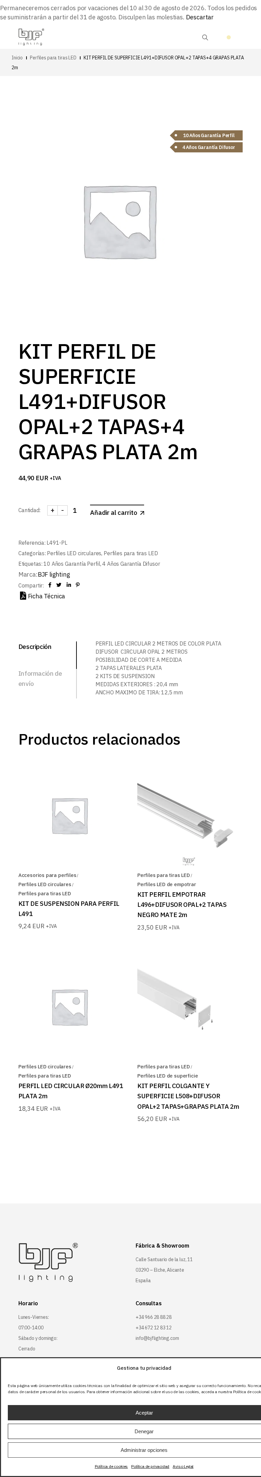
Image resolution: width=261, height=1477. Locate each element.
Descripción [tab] (35, 646)
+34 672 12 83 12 (154, 1328)
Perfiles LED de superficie (167, 1075)
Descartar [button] (200, 17)
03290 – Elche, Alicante (160, 1270)
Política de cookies (111, 1466)
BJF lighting (54, 574)
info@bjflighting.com (157, 1338)
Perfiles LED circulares (74, 553)
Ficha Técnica (46, 596)
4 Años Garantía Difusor (131, 563)
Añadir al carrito (113, 512)
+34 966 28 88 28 (154, 1317)
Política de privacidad (150, 1466)
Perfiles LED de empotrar (166, 884)
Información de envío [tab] (40, 678)
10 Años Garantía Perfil (72, 563)
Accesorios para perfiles (47, 875)
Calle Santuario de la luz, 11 (164, 1259)
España (143, 1280)
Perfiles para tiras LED (131, 553)
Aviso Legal (183, 1466)
